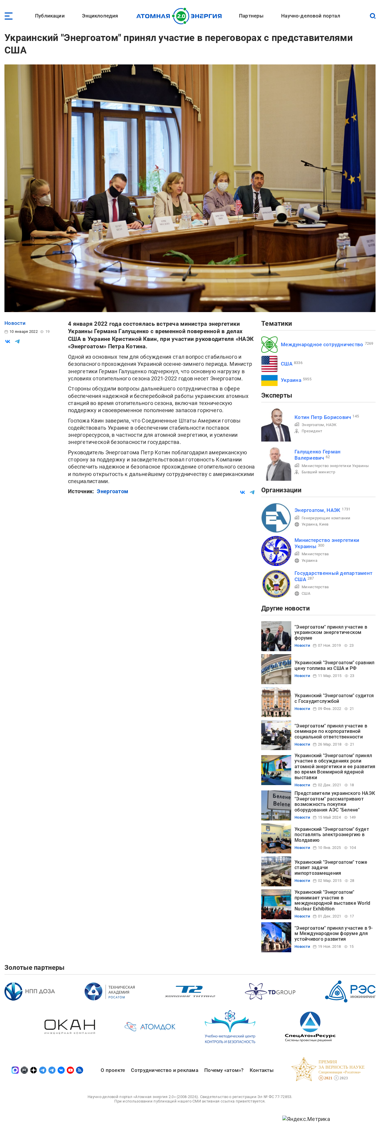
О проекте (113, 1070)
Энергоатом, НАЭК (319, 425)
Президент (312, 431)
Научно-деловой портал (310, 16)
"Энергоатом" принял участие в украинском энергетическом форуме (330, 632)
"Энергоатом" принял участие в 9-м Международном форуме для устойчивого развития (333, 933)
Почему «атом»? (224, 1070)
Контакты (262, 1070)
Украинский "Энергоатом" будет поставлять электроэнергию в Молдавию (331, 834)
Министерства (315, 554)
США (286, 364)
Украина (291, 380)
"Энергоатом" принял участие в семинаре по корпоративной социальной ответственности (330, 731)
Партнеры (251, 16)
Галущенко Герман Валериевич (317, 455)
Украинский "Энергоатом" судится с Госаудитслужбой (334, 698)
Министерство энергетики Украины (335, 466)
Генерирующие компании (326, 518)
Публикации (50, 16)
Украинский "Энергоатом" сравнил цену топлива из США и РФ (334, 665)
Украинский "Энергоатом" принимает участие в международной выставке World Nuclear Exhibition (332, 900)
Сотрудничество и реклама (164, 1070)
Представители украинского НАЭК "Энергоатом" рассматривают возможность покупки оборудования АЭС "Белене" (334, 801)
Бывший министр (318, 472)
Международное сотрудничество (322, 344)
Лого (180, 16)
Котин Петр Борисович (322, 417)
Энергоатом (112, 491)
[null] (7, 341)
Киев (323, 524)
